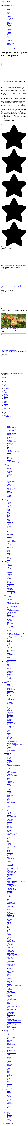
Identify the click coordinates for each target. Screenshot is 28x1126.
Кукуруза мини (11, 650)
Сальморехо (10, 1008)
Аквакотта (9, 936)
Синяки (9, 747)
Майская (9, 823)
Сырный (9, 854)
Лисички (9, 693)
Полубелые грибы (11, 746)
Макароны (9, 11)
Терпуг (9, 543)
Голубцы (9, 29)
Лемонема (9, 537)
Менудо (9, 975)
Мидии (9, 668)
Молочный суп (11, 1013)
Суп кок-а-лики (11, 962)
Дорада (9, 531)
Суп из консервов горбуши (14, 901)
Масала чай (10, 1048)
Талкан (9, 493)
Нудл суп (9, 939)
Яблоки (9, 1071)
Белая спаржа (10, 648)
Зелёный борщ (11, 846)
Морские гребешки (12, 679)
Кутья (8, 824)
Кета (8, 512)
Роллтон (9, 455)
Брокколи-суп (10, 860)
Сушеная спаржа (11, 660)
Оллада (9, 922)
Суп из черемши (11, 906)
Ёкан (8, 1082)
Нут (8, 477)
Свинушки (10, 722)
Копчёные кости (11, 592)
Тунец (8, 555)
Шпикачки (10, 1103)
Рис (8, 465)
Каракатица (10, 674)
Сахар (8, 1068)
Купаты (9, 1108)
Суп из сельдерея (11, 889)
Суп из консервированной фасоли (16, 881)
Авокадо (9, 653)
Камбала (9, 520)
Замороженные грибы (13, 698)
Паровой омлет (11, 798)
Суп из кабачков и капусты (14, 1022)
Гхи (8, 803)
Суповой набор (11, 591)
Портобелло (10, 715)
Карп (8, 530)
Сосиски (9, 755)
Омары (9, 675)
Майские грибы (11, 723)
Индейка (9, 567)
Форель (9, 513)
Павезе (8, 1002)
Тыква (8, 608)
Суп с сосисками (11, 1005)
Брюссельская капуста (13, 610)
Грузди (8, 696)
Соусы (8, 771)
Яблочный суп (11, 1015)
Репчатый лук (10, 629)
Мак (8, 788)
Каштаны (9, 792)
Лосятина (9, 586)
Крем (8, 1067)
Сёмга (8, 506)
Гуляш (8, 779)
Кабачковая (10, 831)
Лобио (8, 799)
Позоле (9, 931)
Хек (8, 500)
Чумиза (9, 496)
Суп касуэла (10, 960)
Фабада (9, 923)
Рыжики (9, 706)
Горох (8, 472)
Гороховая (9, 822)
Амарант (9, 630)
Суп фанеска (10, 951)
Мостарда (9, 1088)
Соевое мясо (10, 589)
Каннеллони (10, 443)
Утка (8, 571)
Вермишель (10, 440)
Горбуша (9, 509)
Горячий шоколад (11, 1037)
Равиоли (9, 450)
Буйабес (9, 896)
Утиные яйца (10, 431)
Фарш (8, 784)
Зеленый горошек (11, 612)
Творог (9, 789)
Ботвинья (9, 891)
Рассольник (10, 865)
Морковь (9, 600)
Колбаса (9, 1095)
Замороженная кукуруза (13, 634)
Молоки (9, 558)
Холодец (9, 764)
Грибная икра (10, 726)
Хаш (8, 857)
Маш (8, 478)
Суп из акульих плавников (14, 985)
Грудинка (9, 1102)
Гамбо (8, 879)
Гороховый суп (11, 940)
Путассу (9, 560)
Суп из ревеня (10, 898)
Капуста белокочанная (13, 603)
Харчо (8, 847)
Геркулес (9, 474)
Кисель (9, 1031)
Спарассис (9, 730)
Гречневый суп (11, 864)
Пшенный (9, 855)
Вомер (8, 550)
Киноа (8, 482)
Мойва (8, 527)
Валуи (8, 729)
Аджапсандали (11, 805)
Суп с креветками (11, 999)
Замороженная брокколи (13, 631)
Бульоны (9, 770)
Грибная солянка (11, 885)
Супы (8, 22)
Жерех (8, 553)
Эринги (9, 733)
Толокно (9, 495)
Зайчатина (9, 579)
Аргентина (10, 547)
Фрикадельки (10, 767)
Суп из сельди (10, 858)
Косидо (9, 929)
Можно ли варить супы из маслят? (10, 328)
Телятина (9, 40)
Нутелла (9, 1060)
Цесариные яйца (11, 433)
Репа (8, 622)
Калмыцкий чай (11, 1050)
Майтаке (9, 740)
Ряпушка (9, 546)
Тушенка (9, 785)
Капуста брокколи (11, 605)
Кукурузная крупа (11, 479)
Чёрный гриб (10, 739)
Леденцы (9, 1075)
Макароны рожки (11, 441)
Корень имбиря (11, 654)
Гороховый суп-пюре (12, 868)
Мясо (8, 15)
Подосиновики (11, 688)
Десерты (9, 25)
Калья (8, 933)
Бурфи (8, 1078)
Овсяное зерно (11, 481)
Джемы (9, 1116)
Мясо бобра (10, 593)
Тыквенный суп (11, 872)
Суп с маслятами (11, 1019)
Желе (8, 1058)
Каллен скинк (10, 948)
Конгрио (9, 548)
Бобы (8, 644)
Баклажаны (10, 620)
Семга (8, 36)
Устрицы (9, 677)
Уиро (8, 1086)
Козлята (9, 713)
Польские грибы (11, 743)
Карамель (9, 1062)
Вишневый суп (11, 986)
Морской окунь (11, 508)
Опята (8, 684)
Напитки (9, 23)
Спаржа (9, 615)
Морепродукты (11, 18)
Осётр (8, 517)
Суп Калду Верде (11, 955)
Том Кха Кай (10, 916)
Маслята (9, 685)
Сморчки (9, 705)
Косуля (8, 585)
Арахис (9, 786)
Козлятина (9, 578)
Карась (8, 519)
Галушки (9, 774)
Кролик (9, 568)
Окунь (8, 515)
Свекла (9, 598)
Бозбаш (9, 861)
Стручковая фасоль (12, 606)
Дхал (8, 899)
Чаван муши (10, 998)
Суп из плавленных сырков (14, 1006)
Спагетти (9, 439)
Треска (8, 37)
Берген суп (10, 950)
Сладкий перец (11, 639)
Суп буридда (10, 953)
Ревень (8, 655)
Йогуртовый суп (11, 1009)
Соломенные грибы (12, 741)
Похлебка (9, 1026)
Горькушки (10, 712)
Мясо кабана (10, 584)
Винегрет (9, 808)
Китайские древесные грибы (14, 724)
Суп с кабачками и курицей (14, 1020)
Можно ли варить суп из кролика (9, 309)
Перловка (9, 468)
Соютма (9, 1016)
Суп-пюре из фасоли (12, 1023)
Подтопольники (11, 731)
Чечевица (9, 471)
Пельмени (9, 754)
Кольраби (9, 619)
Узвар (8, 1041)
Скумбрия (9, 505)
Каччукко (9, 991)
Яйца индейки (11, 434)
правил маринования (14, 99)
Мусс (8, 1074)
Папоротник (10, 657)
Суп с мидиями (11, 917)
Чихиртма (9, 892)
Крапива (9, 658)
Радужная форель (11, 541)
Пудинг (9, 1057)
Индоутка (9, 582)
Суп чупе (9, 957)
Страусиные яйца (11, 429)
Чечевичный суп (11, 871)
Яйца (8, 9)
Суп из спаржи (11, 946)
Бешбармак (10, 793)
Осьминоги (10, 671)
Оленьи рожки (11, 750)
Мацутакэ (9, 751)
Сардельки (10, 757)
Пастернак (9, 646)
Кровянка (9, 1099)
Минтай (9, 502)
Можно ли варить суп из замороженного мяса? (13, 265)
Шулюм (9, 877)
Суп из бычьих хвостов (13, 905)
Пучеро (9, 926)
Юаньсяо (9, 1084)
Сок (8, 39)
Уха (8, 841)
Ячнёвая (9, 826)
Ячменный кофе (11, 1044)
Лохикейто (10, 968)
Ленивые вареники (12, 775)
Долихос (9, 498)
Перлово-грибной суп (13, 1027)
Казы (8, 1091)
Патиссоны (10, 623)
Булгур (8, 484)
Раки (8, 665)
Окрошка (9, 870)
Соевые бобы (10, 489)
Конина (9, 575)
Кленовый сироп (11, 1055)
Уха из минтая (10, 1012)
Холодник (9, 875)
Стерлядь (9, 523)
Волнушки (10, 719)
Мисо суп (9, 862)
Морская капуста (11, 616)
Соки (8, 1119)
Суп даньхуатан (11, 947)
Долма (8, 778)
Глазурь (9, 1061)
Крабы (8, 667)
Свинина (9, 565)
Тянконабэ (9, 937)
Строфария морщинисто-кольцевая (16, 744)
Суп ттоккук (10, 995)
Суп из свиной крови (12, 992)
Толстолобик (10, 540)
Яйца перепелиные (12, 427)
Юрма (8, 974)
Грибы (8, 19)
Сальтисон (9, 1106)
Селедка (9, 526)
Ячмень (9, 485)
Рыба (8, 13)
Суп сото (9, 989)
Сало (8, 1109)
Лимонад (9, 1040)
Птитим (9, 453)
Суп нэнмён (10, 978)
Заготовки (9, 27)
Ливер (8, 1098)
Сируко (9, 924)
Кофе (8, 1034)
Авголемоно (10, 910)
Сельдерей (9, 637)
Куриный (9, 840)
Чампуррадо (10, 1047)
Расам (8, 988)
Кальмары (9, 662)
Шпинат (9, 44)
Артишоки (10, 627)
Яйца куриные (11, 426)
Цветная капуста (11, 602)
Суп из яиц (10, 853)
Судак (8, 510)
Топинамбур (10, 626)
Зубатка (9, 524)
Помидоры (10, 624)
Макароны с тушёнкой (13, 462)
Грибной (9, 843)
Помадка (9, 1077)
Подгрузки (10, 703)
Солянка (9, 844)
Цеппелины (10, 795)
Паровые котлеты (11, 772)
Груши (8, 1070)
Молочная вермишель (12, 833)
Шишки (9, 791)
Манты (9, 760)
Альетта (9, 934)
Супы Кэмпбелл (11, 913)
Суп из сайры (10, 893)
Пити (8, 1003)
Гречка (8, 467)
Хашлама (9, 1010)
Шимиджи (9, 737)
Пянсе (8, 796)
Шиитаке (9, 710)
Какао (8, 1036)
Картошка (9, 596)
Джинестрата (10, 967)
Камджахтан (10, 965)
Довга (8, 927)
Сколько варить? (5, 2)
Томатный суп (10, 888)
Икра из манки (11, 802)
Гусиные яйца (10, 430)
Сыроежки (10, 691)
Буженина (9, 1093)
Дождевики (10, 716)
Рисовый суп (10, 867)
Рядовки (9, 709)
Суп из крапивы (11, 882)
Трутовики (10, 736)
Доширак (9, 457)
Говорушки (10, 708)
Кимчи (8, 1001)
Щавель (9, 609)
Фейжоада (9, 984)
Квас (8, 1039)
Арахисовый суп (11, 971)
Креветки (9, 664)
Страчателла (10, 944)
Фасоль (9, 41)
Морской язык (10, 539)
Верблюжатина (11, 577)
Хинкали (9, 761)
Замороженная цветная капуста (15, 636)
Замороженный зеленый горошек (16, 633)
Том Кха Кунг (10, 915)
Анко (8, 1081)
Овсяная (9, 813)
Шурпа (9, 851)
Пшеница (9, 492)
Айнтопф (9, 886)
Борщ (8, 837)
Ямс (8, 651)
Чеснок (9, 640)
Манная (9, 812)
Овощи (9, 16)
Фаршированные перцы (13, 765)
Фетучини (9, 444)
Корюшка (9, 529)
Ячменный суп (11, 941)
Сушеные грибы (11, 699)
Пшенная (9, 810)
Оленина (9, 588)
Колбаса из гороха (11, 1110)
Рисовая (9, 815)
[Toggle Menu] (1, 422)
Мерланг (9, 551)
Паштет (9, 1105)
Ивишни (9, 720)
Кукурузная (10, 817)
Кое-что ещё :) (7, 753)
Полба (8, 491)
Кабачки (9, 617)
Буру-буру (9, 943)
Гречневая (9, 829)
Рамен (8, 982)
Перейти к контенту (6, 1)
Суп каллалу (10, 958)
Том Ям (9, 878)
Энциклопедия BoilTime (10, 46)
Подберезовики (11, 689)
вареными (16, 91)
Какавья (9, 993)
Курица (9, 562)
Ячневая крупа (11, 488)
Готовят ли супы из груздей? (8, 371)
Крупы (8, 12)
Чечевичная (10, 820)
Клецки (9, 801)
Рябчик (8, 581)
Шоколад (9, 1064)
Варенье (9, 1113)
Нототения (10, 534)
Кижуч (8, 554)
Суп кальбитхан (11, 964)
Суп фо (9, 972)
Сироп (8, 1054)
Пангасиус (10, 522)
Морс (8, 1033)
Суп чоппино (10, 961)
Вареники (9, 758)
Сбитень (9, 1043)
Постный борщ (11, 1029)
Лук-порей (10, 641)
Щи (8, 839)
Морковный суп (11, 902)
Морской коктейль (12, 670)
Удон (8, 454)
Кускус (9, 486)
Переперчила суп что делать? (8, 350)
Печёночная (10, 1101)
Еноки (8, 734)
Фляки (8, 1017)
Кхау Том (9, 919)
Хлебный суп (10, 979)
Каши (8, 20)
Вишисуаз (9, 908)
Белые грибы (10, 686)
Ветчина (9, 1092)
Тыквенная (10, 819)
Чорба (8, 909)
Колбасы (9, 26)
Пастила (9, 1065)
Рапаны (9, 678)
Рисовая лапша (11, 461)
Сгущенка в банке (11, 1053)
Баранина (9, 570)
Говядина (9, 564)
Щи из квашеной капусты (14, 1024)
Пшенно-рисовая (11, 816)
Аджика (9, 30)
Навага (9, 557)
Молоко (9, 1046)
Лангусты (9, 672)
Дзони (8, 930)
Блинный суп (10, 970)
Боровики (9, 702)
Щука (8, 516)
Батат (8, 643)
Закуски (9, 1120)
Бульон (9, 32)
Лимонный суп (11, 903)
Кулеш (8, 850)
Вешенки (9, 695)
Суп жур (9, 996)
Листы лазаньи (11, 447)
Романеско (9, 647)
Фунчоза (9, 460)
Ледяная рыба (10, 536)
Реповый (9, 848)
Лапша (8, 448)
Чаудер (8, 912)
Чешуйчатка (10, 748)
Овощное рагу (10, 34)
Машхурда (9, 895)
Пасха (8, 1072)
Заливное (9, 33)
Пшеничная (10, 827)
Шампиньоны (10, 43)
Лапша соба (10, 458)
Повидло (9, 1117)
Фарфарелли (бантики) (13, 451)
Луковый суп (10, 874)
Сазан (8, 533)
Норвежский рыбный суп (13, 954)
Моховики (9, 701)
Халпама (9, 806)
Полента (9, 830)
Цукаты (9, 1079)
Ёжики (8, 768)
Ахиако (9, 920)
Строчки (9, 727)
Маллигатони (10, 977)
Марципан (9, 1085)
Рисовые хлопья (11, 834)
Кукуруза (9, 599)
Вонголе (9, 681)
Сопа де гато (10, 981)
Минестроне (10, 884)
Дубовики (9, 717)
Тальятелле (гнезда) (12, 446)
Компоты (9, 1115)
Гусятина (9, 572)
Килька (9, 544)
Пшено (9, 475)
